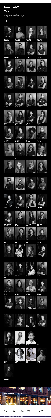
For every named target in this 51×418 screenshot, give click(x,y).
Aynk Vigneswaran (7, 327)
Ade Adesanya (39, 190)
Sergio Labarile (28, 39)
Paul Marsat (6, 190)
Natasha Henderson (18, 361)
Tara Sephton (6, 56)
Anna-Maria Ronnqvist (18, 56)
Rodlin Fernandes (7, 378)
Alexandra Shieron (18, 106)
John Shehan (6, 106)
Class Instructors (17, 57)
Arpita (38, 344)
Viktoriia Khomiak (28, 327)
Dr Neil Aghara (28, 344)
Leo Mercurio (6, 293)
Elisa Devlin (28, 207)
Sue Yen (16, 224)
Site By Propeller (45, 416)
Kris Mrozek (39, 140)
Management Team (6, 40)
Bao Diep (5, 361)
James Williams (28, 56)
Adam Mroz (38, 361)
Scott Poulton (17, 140)
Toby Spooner (39, 327)
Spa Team (16, 158)
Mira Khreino (39, 123)
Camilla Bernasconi (40, 39)
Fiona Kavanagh (39, 241)
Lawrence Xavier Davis (29, 190)
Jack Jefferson (17, 39)
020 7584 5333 (22, 413)
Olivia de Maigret (28, 275)
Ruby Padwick (17, 293)
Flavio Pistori (39, 106)
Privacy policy (21, 416)
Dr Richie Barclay (6, 344)
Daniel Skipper (17, 207)
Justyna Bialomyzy (7, 241)
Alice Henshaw (17, 344)
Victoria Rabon (17, 275)
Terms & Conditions (17, 416)
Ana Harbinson (28, 241)
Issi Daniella (6, 123)
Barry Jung (27, 106)
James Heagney (6, 39)
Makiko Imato (17, 327)
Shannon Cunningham (7, 224)
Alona (27, 361)
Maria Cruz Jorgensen (18, 123)
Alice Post (5, 207)
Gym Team (27, 57)
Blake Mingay (39, 293)
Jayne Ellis (27, 293)
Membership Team (6, 57)
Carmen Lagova (39, 224)
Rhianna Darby (6, 275)
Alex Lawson (39, 275)
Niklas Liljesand (6, 140)
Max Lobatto (28, 123)
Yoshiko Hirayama (28, 224)
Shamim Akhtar (39, 207)
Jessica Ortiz (39, 56)
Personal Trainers (6, 74)
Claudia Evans (28, 140)
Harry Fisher (17, 190)
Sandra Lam (17, 241)
